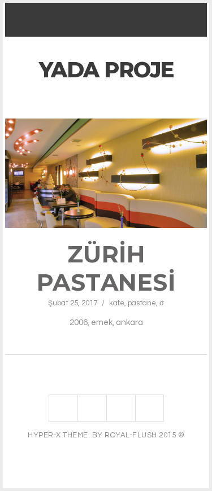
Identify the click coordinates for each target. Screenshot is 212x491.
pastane (142, 303)
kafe (116, 303)
